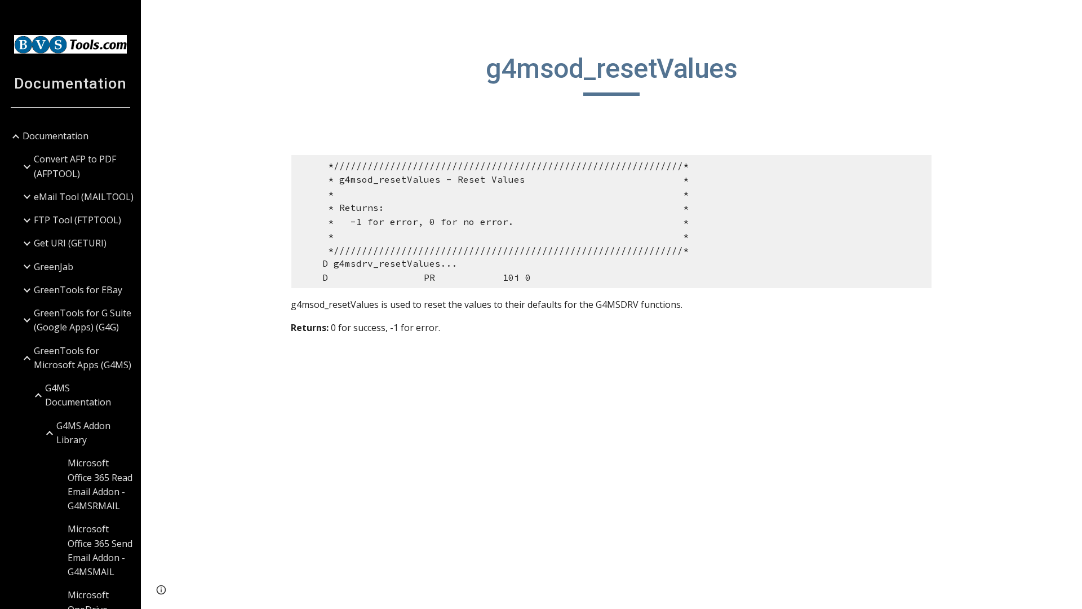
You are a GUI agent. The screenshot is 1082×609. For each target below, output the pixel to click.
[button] (1068, 15)
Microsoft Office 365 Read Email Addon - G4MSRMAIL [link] (100, 484)
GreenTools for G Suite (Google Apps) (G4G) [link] (82, 320)
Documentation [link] (55, 136)
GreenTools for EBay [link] (78, 290)
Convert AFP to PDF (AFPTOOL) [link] (75, 166)
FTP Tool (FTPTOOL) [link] (77, 220)
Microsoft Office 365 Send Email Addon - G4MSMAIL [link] (100, 550)
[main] (611, 73)
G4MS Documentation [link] (78, 395)
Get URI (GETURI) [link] (70, 243)
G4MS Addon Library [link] (83, 433)
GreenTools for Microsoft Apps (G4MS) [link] (82, 358)
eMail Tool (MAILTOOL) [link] (84, 197)
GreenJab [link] (53, 267)
